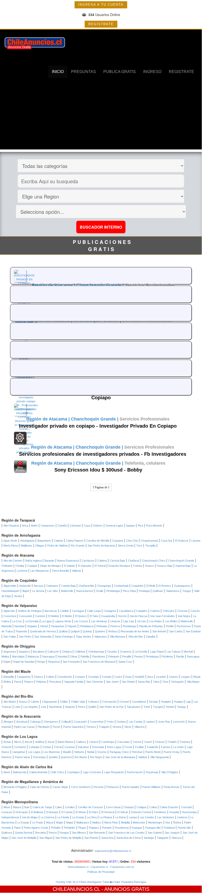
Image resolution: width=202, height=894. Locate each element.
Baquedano (44, 540)
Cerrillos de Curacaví (90, 807)
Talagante (163, 837)
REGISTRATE (101, 24)
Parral (17, 681)
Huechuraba (189, 812)
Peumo (138, 656)
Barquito (49, 560)
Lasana (195, 540)
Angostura (9, 651)
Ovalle (99, 590)
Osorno (102, 751)
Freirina (137, 565)
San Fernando (71, 661)
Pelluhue (41, 681)
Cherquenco (51, 721)
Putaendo (21, 631)
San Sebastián (43, 636)
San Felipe (9, 636)
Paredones (98, 656)
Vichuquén (177, 681)
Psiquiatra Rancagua (133, 881)
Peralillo (126, 656)
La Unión (178, 747)
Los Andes (155, 621)
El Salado (69, 565)
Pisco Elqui (129, 590)
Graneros (126, 651)
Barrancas (51, 610)
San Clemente (94, 681)
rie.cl (75, 881)
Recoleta (40, 832)
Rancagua (193, 656)
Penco (81, 706)
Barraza (38, 585)
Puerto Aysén (135, 772)
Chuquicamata (149, 540)
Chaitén (172, 741)
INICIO (58, 72)
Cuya (87, 525)
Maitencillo (67, 590)
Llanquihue (18, 751)
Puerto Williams (151, 786)
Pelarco (28, 681)
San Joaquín (172, 832)
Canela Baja (68, 585)
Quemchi (66, 757)
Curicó (118, 676)
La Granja (78, 817)
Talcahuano (133, 706)
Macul (49, 822)
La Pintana (106, 817)
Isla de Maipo (30, 817)
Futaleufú (152, 747)
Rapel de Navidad (23, 661)
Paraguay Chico (119, 751)
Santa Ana (107, 837)
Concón (195, 610)
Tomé (146, 706)
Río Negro (96, 757)
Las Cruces (81, 621)
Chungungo (104, 585)
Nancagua (48, 656)
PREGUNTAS (83, 72)
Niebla (90, 751)
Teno (165, 681)
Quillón (92, 706)
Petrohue (137, 751)
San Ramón (91, 837)
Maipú (69, 822)
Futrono (165, 747)
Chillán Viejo (78, 701)
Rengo (41, 661)
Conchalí (186, 807)
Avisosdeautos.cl (78, 866)
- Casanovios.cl (98, 866)
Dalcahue (83, 747)
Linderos (182, 817)
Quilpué (75, 631)
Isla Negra (184, 616)
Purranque (39, 757)
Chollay (20, 565)
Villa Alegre (193, 681)
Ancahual (21, 721)
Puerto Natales (131, 786)
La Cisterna (47, 817)
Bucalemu (39, 651)
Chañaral (133, 560)
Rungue (64, 832)
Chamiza (185, 741)
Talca (156, 681)
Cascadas (123, 741)
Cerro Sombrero (81, 786)
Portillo (170, 626)
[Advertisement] (101, 114)
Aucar (51, 741)
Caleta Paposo (74, 540)
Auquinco (24, 651)
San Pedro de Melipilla (68, 837)
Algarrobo (9, 610)
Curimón (40, 616)
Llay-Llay (128, 621)
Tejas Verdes (83, 636)
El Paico (93, 812)
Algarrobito (9, 585)
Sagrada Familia (73, 681)
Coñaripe (34, 747)
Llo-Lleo (141, 621)
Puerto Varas (22, 757)
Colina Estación (169, 807)
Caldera (102, 560)
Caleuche (53, 651)
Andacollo (25, 585)
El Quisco (81, 616)
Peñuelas (102, 626)
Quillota (63, 631)
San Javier (112, 681)
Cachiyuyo (88, 560)
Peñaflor (56, 827)
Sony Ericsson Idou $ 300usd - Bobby (98, 470)
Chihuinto (7, 565)
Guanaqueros (182, 585)
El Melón (67, 616)
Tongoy (186, 590)
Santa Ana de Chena (128, 837)
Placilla (180, 656)
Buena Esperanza (68, 560)
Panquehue (57, 626)
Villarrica (139, 726)
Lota (43, 706)
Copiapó (32, 565)
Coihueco (93, 701)
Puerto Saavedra (73, 726)
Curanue (69, 747)
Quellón (53, 757)
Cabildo (64, 610)
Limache (115, 621)
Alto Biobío (9, 701)
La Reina (120, 817)
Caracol (93, 741)
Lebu (17, 706)
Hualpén (166, 701)
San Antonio (159, 631)
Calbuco (81, 741)
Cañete (35, 701)
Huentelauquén (10, 590)
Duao (128, 676)
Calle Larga (94, 610)
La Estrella (141, 651)
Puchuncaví (184, 626)
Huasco (149, 565)
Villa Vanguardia (159, 757)
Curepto (106, 676)
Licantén (161, 676)
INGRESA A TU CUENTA (101, 4)
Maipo (59, 822)
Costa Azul (9, 616)
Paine (17, 827)
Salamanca (172, 590)
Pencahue (55, 681)
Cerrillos (70, 807)
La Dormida (32, 621)
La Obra (92, 817)
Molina (7, 681)
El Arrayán (22, 812)
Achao (7, 741)
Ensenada (98, 747)
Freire (110, 721)
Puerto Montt (153, 751)
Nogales (32, 626)
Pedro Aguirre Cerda (36, 827)
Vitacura (176, 837)
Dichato (153, 701)
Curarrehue (97, 721)
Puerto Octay (172, 751)
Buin (27, 807)
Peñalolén (69, 827)
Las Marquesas (39, 570)
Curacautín (80, 721)
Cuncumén (25, 616)
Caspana (117, 540)
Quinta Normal (23, 832)
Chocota (182, 610)
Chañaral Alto (86, 585)
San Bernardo (97, 832)
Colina (153, 807)
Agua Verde (10, 540)
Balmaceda (19, 772)
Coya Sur (166, 540)
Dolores (98, 525)
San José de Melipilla (24, 837)
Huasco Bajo (164, 565)
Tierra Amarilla (60, 570)
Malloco (96, 822)
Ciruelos (112, 651)
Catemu (155, 610)
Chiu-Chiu (132, 540)
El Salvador (85, 565)
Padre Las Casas (24, 726)
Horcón (122, 616)
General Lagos (114, 525)
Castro (148, 741)
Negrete (70, 706)
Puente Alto (184, 827)
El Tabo (94, 616)
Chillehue (80, 651)
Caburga (35, 721)
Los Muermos (52, 751)
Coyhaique (73, 772)
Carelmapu (107, 741)
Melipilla (125, 822)
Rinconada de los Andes (135, 631)
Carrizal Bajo (117, 560)
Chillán (64, 701)
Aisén (6, 772)
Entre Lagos (114, 747)
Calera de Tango (42, 807)
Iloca (150, 676)
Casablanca (126, 610)
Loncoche (179, 721)
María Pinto (111, 822)
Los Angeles (30, 706)
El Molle (150, 585)
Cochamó (20, 747)
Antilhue (40, 741)
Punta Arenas (172, 786)
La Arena (22, 570)
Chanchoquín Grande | (100, 285)
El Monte (81, 812)
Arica (25, 525)
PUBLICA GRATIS (119, 72)
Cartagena (110, 610)
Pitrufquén (44, 726)
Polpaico (94, 827)
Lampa (133, 817)
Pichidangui (113, 590)
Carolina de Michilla (97, 540)
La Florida (63, 817)
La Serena (38, 590)
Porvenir (98, 786)
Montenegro (155, 822)
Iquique (130, 525)
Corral (58, 747)
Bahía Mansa (65, 741)
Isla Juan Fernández (162, 616)
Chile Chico (57, 772)
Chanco (38, 676)
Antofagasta (27, 540)
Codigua (141, 807)
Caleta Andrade (38, 772)
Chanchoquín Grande (181, 560)
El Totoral (100, 565)
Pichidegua (152, 656)
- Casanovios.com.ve (121, 866)
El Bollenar (37, 812)
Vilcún (127, 726)
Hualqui (178, 701)
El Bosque (52, 812)
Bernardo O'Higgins (15, 786)
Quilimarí (158, 590)
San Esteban (193, 631)
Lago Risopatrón (114, 772)
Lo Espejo (23, 822)
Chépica (67, 651)
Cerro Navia (113, 807)
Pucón (56, 726)
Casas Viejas (60, 786)
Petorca (115, 626)
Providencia (122, 827)
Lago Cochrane (92, 772)
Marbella (6, 626)
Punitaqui (144, 590)
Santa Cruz (125, 661)
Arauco (23, 701)
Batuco (17, 807)
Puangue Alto (153, 827)
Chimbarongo (96, 651)
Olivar (74, 656)
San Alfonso (79, 832)
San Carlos (176, 631)
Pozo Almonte (154, 525)
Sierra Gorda (125, 545)
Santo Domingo (64, 636)
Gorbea (121, 721)
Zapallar (150, 636)
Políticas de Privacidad (100, 871)
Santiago (149, 837)
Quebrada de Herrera (43, 631)
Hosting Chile (64, 881)
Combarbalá (121, 585)
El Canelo (67, 812)
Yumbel (170, 706)
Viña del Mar (135, 636)
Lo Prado (37, 822)
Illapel (25, 590)
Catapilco (141, 610)
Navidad (19, 626)
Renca (53, 832)
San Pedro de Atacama (101, 545)
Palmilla (84, 656)
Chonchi (6, 747)
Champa (129, 807)
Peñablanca (86, 626)
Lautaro (150, 721)
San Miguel (45, 837)
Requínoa (54, 661)
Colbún (50, 676)
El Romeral (107, 812)
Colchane (75, 525)
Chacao (160, 741)
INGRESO (152, 72)
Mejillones (26, 545)
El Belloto (53, 616)
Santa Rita (144, 681)
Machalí (188, 651)
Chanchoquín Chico (153, 560)
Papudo (72, 626)
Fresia (128, 747)
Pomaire (107, 827)
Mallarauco (82, 822)
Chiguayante (49, 701)
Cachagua (78, 610)
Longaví (185, 676)
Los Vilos (52, 590)
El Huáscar (181, 540)
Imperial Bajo (183, 565)
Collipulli (66, 721)
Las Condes (147, 817)
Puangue (137, 827)
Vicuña (18, 596)
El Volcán (122, 812)
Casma (137, 741)
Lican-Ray (164, 721)
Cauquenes (24, 676)
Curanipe (93, 676)
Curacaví (7, 812)
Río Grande (78, 545)
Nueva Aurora (84, 590)
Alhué (6, 807)
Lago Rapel (157, 651)
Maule (197, 676)
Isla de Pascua (138, 616)
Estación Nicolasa (119, 565)
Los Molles (171, 621)
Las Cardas (136, 721)
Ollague (39, 545)
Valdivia (142, 757)
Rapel (6, 661)
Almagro (8, 721)
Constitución (64, 676)
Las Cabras (174, 651)
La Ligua (47, 621)
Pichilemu (167, 656)
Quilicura (6, 832)
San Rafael (128, 681)
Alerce (18, 741)
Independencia (10, 817)
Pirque (82, 827)
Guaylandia (108, 616)
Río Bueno (81, 757)
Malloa (5, 656)
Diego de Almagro (50, 565)
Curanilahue (139, 701)
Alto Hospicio (11, 525)
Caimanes (52, 585)
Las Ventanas (99, 621)
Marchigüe (18, 656)
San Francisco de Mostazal (99, 661)
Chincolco (168, 610)
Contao (47, 747)
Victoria (116, 726)
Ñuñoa (177, 822)
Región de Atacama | (54, 285)
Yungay (181, 706)
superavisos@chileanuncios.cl (113, 850)
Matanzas (33, 656)
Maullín (67, 751)
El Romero (164, 585)
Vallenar (76, 570)
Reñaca (113, 631)
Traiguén (104, 726)
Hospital (174, 812)
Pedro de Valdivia (57, 545)
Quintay (87, 631)
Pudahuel (169, 827)
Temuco (91, 726)
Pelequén (113, 656)
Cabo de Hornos (39, 786)
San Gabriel (155, 832)
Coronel (124, 701)
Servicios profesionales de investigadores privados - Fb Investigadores (102, 454)
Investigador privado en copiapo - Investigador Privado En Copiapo (98, 426)
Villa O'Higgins (169, 772)
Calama (58, 540)
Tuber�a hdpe (111, 881)
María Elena (10, 545)
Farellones (160, 812)
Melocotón (139, 822)
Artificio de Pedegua (30, 610)
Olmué (44, 626)
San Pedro (25, 636)
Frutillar (139, 747)
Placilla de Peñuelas (151, 626)
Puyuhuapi (152, 772)
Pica (140, 525)
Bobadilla (8, 676)
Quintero (100, 631)
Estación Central (141, 812)
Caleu (58, 807)
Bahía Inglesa (33, 560)
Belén (34, 525)
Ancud (28, 741)
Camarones (48, 525)
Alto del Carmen (12, 560)
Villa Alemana (117, 636)
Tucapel (158, 706)
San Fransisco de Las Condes (126, 832)
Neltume (79, 751)
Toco (139, 545)
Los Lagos (34, 751)
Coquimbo (137, 585)
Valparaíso (100, 636)
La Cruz (17, 621)
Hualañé (139, 676)
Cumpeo (80, 676)
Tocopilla (150, 545)
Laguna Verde (63, 621)
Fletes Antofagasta (90, 881)
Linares (173, 676)
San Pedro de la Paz (111, 706)
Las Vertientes (165, 817)
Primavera (113, 786)
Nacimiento (55, 706)
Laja (188, 701)
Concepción (109, 701)
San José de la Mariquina (120, 757)
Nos (167, 822)
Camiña (62, 525)
